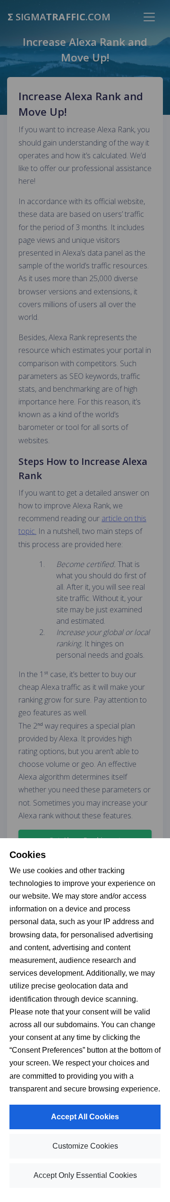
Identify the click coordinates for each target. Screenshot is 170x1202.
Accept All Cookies (85, 1117)
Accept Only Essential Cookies (85, 1175)
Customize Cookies (85, 1146)
